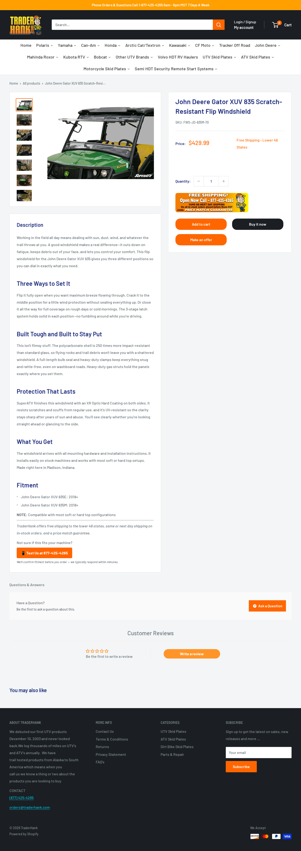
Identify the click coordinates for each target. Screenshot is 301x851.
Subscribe (241, 766)
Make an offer (201, 240)
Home (13, 83)
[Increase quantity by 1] (224, 181)
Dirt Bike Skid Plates (177, 746)
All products (31, 83)
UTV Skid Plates (173, 731)
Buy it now (257, 224)
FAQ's (100, 762)
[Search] (219, 25)
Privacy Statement (111, 754)
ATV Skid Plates (173, 739)
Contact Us (105, 731)
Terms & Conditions (112, 739)
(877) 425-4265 (21, 797)
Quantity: (183, 181)
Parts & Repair (172, 754)
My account (243, 27)
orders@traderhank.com (29, 807)
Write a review (192, 653)
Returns (102, 746)
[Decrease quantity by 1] (199, 181)
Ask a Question (269, 606)
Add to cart (201, 224)
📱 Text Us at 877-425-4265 (44, 553)
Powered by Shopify (24, 834)
